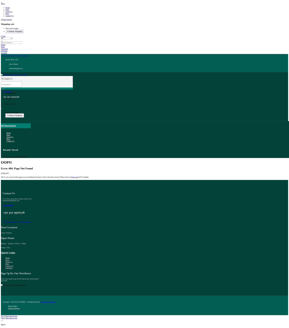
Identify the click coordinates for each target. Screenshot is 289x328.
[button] (37, 91)
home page (75, 177)
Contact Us (9, 266)
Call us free (7, 91)
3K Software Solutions (48, 302)
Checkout (8, 268)
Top (2, 316)
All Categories (10, 93)
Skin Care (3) (10, 104)
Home (7, 258)
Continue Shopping (14, 31)
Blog (7, 264)
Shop (7, 260)
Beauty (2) (9, 98)
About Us (8, 262)
